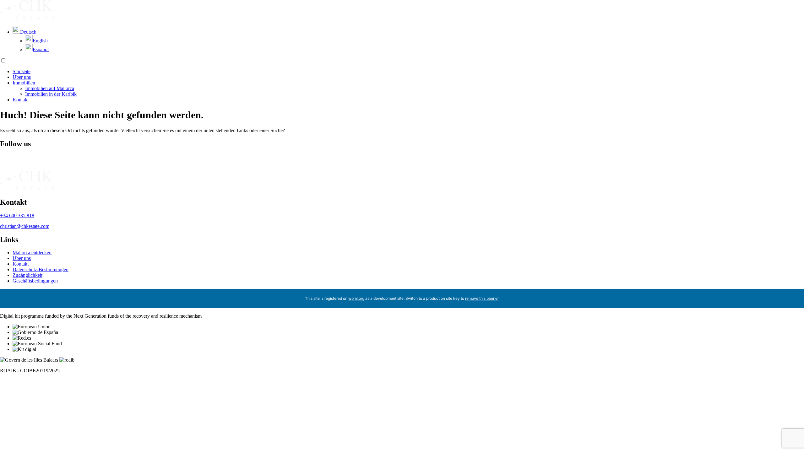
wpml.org (356, 298)
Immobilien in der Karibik (51, 94)
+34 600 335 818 (17, 215)
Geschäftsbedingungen (35, 280)
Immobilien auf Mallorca (49, 88)
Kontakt (21, 99)
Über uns (22, 77)
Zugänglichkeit (27, 275)
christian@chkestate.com (24, 226)
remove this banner (481, 298)
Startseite (21, 71)
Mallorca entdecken (32, 252)
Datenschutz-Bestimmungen (40, 269)
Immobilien (24, 82)
